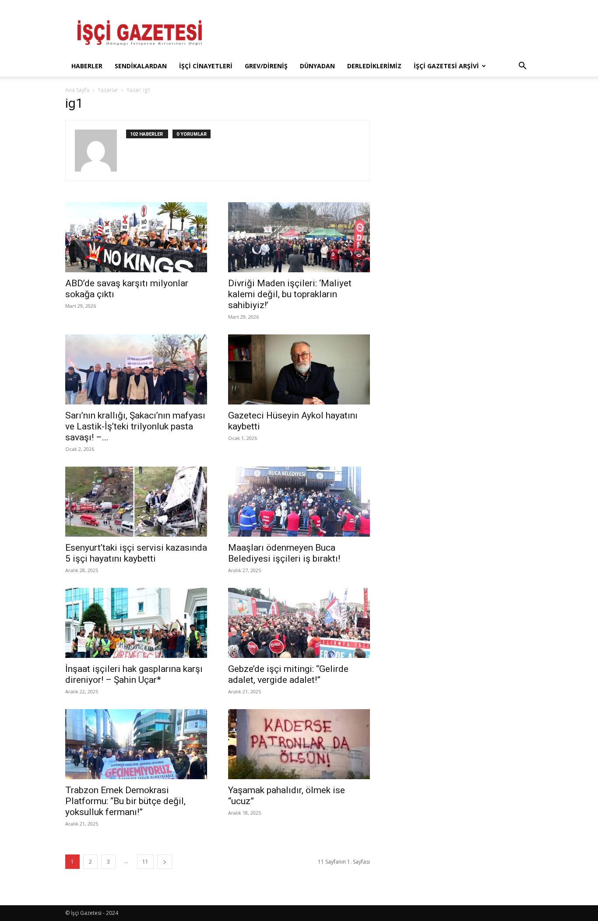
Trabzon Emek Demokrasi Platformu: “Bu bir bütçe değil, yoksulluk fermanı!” (125, 801)
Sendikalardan (141, 66)
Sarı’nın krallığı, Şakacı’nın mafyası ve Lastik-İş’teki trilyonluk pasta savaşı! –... (135, 426)
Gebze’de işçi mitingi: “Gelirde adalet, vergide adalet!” (288, 674)
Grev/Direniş (266, 66)
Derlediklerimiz (374, 66)
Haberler (86, 66)
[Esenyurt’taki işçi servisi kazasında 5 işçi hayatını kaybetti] (136, 502)
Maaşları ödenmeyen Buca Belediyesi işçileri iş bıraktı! (284, 553)
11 (145, 861)
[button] (522, 67)
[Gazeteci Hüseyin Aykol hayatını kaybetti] (299, 369)
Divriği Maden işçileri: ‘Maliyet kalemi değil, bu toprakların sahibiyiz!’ (290, 294)
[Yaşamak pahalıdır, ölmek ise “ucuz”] (299, 744)
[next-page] (164, 861)
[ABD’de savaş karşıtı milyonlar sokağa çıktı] (136, 237)
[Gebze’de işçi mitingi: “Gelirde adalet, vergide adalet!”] (299, 623)
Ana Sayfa (77, 90)
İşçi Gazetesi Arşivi (446, 66)
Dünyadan (317, 66)
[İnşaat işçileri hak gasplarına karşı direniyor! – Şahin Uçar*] (136, 623)
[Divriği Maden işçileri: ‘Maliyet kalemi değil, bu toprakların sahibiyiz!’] (299, 237)
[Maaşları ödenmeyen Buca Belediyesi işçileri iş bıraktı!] (299, 502)
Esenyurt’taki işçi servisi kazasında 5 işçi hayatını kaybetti (136, 553)
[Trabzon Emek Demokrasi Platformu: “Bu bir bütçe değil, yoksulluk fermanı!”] (136, 744)
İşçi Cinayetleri (205, 66)
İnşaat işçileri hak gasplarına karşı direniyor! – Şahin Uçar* (134, 674)
